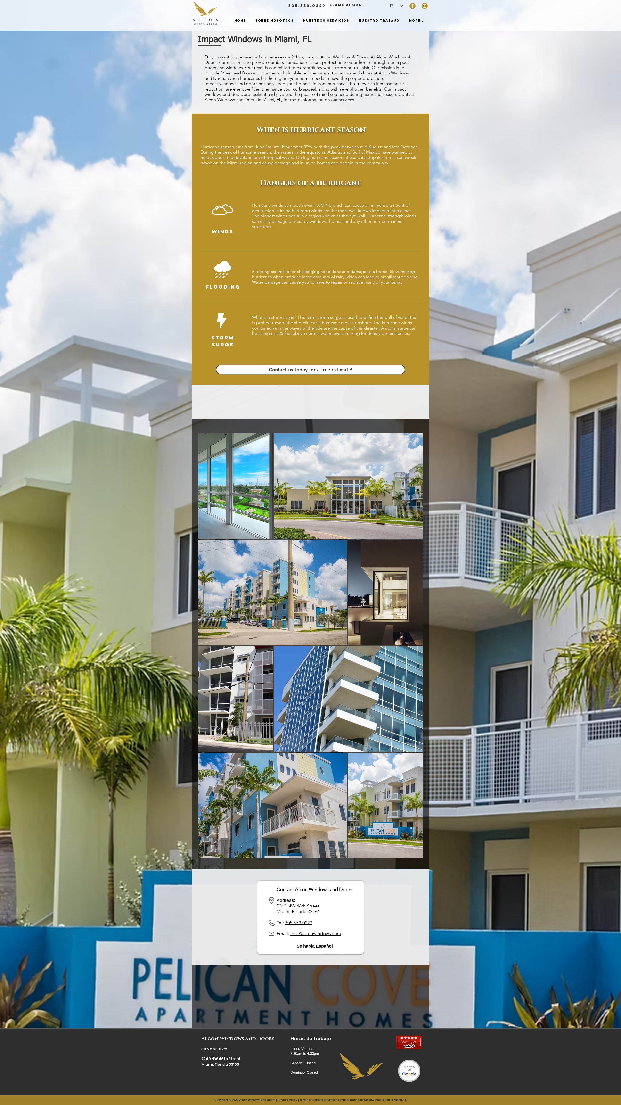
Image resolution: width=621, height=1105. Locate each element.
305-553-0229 (298, 922)
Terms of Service (311, 1100)
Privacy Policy (287, 1100)
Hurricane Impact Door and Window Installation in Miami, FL (366, 1100)
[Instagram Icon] (425, 6)
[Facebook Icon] (412, 6)
